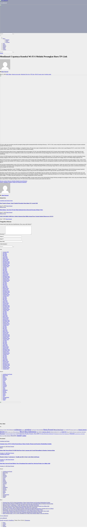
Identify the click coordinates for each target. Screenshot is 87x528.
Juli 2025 (5, 267)
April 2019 (5, 359)
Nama (1, 236)
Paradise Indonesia (73, 431)
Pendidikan (5, 390)
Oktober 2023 (6, 293)
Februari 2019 (6, 361)
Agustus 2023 (6, 295)
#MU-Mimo (8, 74)
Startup (4, 394)
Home (4, 522)
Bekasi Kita (5, 375)
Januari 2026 (5, 260)
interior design (46, 432)
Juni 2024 (5, 283)
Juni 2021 (5, 327)
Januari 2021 (5, 333)
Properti (2, 433)
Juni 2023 (5, 298)
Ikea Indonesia (30, 432)
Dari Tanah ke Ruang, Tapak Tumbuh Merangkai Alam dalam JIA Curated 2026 (19, 203)
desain (77, 429)
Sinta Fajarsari (4, 71)
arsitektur (28, 429)
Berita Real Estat (58, 429)
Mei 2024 (5, 284)
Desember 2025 (6, 261)
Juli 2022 (5, 311)
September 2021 (6, 323)
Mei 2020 (5, 343)
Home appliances (16, 431)
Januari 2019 (5, 362)
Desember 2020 (6, 334)
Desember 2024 (6, 276)
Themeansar (27, 520)
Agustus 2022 (6, 310)
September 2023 (6, 294)
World (6, 41)
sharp (3, 435)
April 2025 (5, 271)
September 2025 (6, 265)
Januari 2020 (5, 348)
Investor (4, 384)
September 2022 (6, 309)
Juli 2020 (5, 340)
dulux (6, 432)
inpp (37, 432)
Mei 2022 (5, 314)
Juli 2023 (5, 297)
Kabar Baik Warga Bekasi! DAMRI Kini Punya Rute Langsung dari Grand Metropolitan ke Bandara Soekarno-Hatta (27, 450)
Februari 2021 (6, 332)
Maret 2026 (5, 258)
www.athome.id (3, 2)
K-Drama (5, 385)
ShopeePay (14, 435)
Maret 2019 (5, 360)
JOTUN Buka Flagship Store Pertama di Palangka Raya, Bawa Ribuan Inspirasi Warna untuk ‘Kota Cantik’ (26, 511)
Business (7, 39)
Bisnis (1, 207)
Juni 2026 (5, 254)
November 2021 (6, 321)
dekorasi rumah (73, 429)
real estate (83, 433)
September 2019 (6, 353)
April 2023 (5, 300)
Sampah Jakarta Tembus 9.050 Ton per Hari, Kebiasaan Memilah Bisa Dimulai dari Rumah (22, 512)
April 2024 (5, 286)
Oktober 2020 (6, 337)
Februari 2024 (6, 288)
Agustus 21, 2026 (4, 453)
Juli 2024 (5, 282)
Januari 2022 (5, 319)
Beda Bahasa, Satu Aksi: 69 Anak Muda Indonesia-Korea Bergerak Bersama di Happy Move (21, 209)
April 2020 (5, 344)
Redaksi (4, 526)
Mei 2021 (5, 328)
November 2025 (6, 263)
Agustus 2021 (6, 325)
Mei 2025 (5, 270)
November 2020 (6, 336)
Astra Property (33, 429)
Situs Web (2, 241)
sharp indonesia (7, 435)
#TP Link (32, 74)
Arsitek (23, 429)
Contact (4, 49)
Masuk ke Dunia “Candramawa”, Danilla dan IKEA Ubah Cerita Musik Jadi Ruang (19, 456)
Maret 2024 (5, 287)
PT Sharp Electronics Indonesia (46, 433)
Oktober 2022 (6, 308)
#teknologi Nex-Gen (25, 74)
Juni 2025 (5, 269)
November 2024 (6, 277)
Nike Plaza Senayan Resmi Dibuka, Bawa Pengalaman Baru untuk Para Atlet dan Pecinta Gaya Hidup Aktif (25, 463)
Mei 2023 (5, 299)
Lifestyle (4, 386)
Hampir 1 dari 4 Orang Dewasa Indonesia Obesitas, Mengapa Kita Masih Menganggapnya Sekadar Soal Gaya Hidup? (28, 508)
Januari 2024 (5, 289)
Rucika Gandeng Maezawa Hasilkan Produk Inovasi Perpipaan (13, 181)
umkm (24, 435)
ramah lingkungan (78, 433)
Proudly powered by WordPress (7, 520)
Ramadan (72, 433)
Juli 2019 (5, 355)
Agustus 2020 (6, 339)
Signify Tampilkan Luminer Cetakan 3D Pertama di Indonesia (13, 182)
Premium (5, 392)
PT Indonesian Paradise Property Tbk (11, 433)
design (2, 432)
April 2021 (5, 329)
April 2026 (5, 256)
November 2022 (6, 306)
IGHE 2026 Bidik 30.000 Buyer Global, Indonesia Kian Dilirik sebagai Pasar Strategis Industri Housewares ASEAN (26, 216)
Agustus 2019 (6, 354)
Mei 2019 (5, 357)
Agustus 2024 (6, 281)
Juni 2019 (5, 356)
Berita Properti (48, 429)
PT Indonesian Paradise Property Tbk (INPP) (28, 433)
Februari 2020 (6, 346)
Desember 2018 (6, 364)
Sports (4, 44)
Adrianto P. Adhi (3, 429)
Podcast (4, 391)
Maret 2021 (5, 331)
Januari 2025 (5, 275)
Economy (7, 42)
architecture (18, 429)
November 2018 (6, 365)
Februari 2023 (6, 303)
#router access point (16, 74)
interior (40, 431)
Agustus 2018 (6, 368)
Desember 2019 (6, 349)
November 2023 (6, 292)
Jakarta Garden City (55, 431)
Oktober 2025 (6, 264)
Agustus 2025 (6, 266)
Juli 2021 (5, 326)
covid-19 (68, 429)
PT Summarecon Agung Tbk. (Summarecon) (61, 433)
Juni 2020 (5, 342)
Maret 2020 (5, 345)
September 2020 (6, 338)
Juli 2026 (5, 253)
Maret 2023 (5, 301)
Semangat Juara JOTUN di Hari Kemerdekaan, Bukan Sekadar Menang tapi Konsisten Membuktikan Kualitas (26, 443)
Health (4, 47)
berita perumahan (39, 429)
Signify (19, 435)
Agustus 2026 (6, 252)
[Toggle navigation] (0, 35)
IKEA (22, 432)
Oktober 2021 (6, 322)
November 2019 (6, 350)
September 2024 (6, 280)
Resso (1, 435)
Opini (4, 388)
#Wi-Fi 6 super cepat (39, 74)
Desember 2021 (6, 320)
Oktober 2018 (6, 366)
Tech (4, 43)
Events (1, 53)
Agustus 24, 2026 (4, 446)
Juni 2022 (5, 312)
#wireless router (47, 74)
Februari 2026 (6, 259)
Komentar (2, 234)
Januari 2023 (5, 304)
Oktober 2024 (6, 278)
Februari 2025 (6, 273)
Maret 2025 (5, 272)
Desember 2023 (6, 291)
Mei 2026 (5, 255)
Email (1, 239)
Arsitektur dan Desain (5, 200)
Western (4, 45)
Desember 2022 (6, 305)
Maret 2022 (5, 316)
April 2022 (5, 315)
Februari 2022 (6, 317)
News (4, 38)
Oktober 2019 (6, 351)
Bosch (64, 429)
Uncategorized (6, 397)
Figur (4, 381)
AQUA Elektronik (10, 429)
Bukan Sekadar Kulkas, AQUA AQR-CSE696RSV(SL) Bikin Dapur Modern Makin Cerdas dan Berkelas (26, 513)
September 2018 (6, 367)
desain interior (82, 429)
